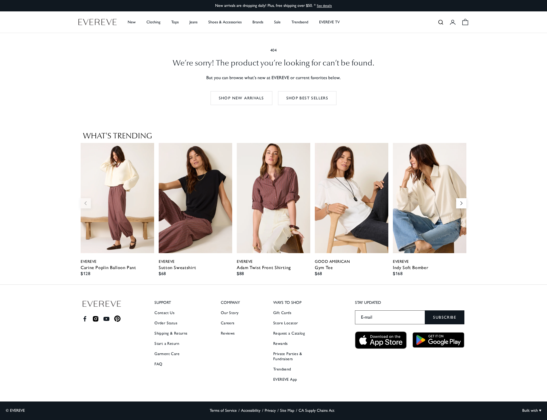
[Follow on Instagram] (95, 318)
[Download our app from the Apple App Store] (381, 340)
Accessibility (250, 410)
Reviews (228, 333)
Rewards (280, 343)
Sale (277, 22)
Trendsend (299, 22)
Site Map (287, 410)
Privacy (270, 410)
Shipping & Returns (170, 333)
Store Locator (285, 323)
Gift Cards (282, 312)
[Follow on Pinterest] (117, 318)
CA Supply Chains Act (316, 410)
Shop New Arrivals (241, 98)
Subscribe (444, 317)
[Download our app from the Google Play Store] (438, 340)
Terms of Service (223, 410)
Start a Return (166, 343)
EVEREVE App (285, 379)
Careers (227, 323)
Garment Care (166, 353)
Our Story (230, 312)
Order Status (165, 323)
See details (324, 6)
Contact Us (164, 312)
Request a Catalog (289, 333)
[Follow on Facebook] (84, 318)
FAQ (158, 364)
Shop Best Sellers (307, 98)
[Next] (461, 203)
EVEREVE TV (329, 22)
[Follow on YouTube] (106, 318)
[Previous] (86, 203)
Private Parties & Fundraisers (287, 356)
